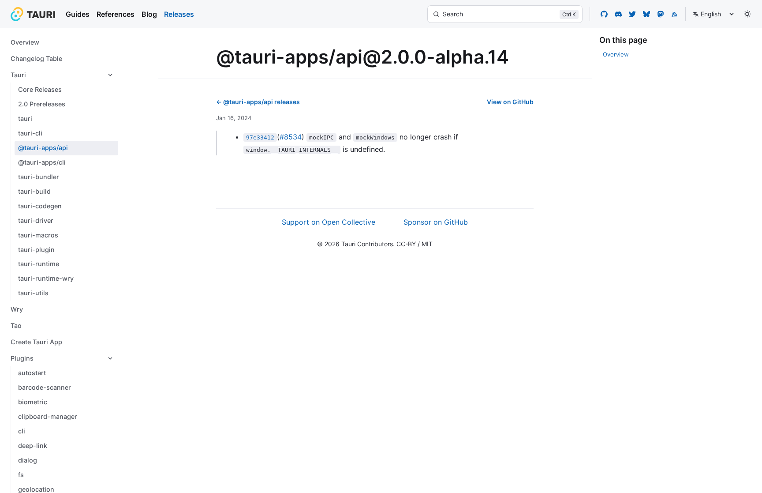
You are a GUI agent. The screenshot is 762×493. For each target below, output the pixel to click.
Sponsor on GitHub (435, 222)
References (115, 14)
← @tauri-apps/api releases (258, 101)
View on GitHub (510, 101)
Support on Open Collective (328, 222)
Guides (78, 14)
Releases (179, 14)
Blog (149, 14)
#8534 (291, 136)
